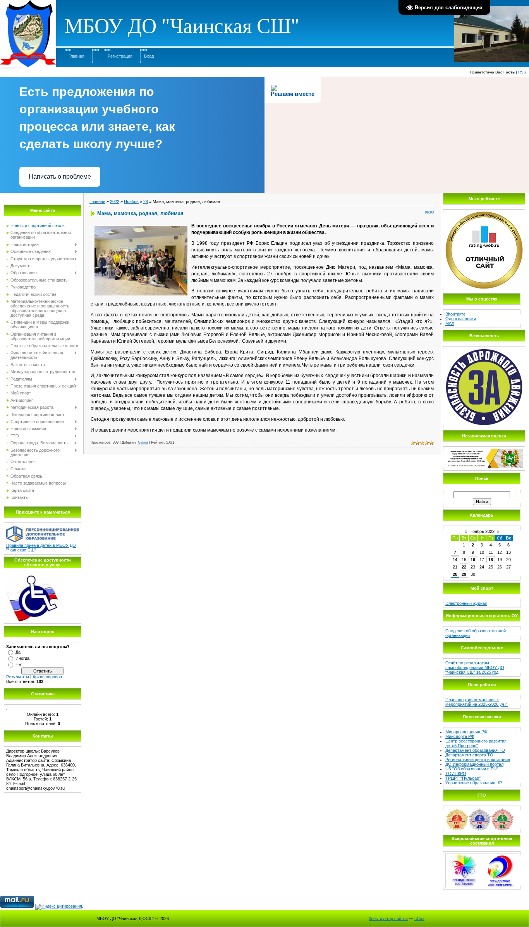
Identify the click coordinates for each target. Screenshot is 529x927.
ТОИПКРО (455, 773)
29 (464, 574)
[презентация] (35, 577)
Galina (143, 442)
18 (490, 559)
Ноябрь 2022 (482, 531)
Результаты (17, 676)
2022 (114, 201)
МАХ (449, 323)
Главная (76, 56)
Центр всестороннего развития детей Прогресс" (476, 743)
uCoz (419, 918)
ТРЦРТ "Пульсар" (463, 778)
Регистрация (120, 56)
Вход (149, 56)
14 (455, 559)
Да (18, 652)
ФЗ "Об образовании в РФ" (471, 769)
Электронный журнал (466, 603)
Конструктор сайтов (388, 918)
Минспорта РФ (459, 736)
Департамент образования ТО (475, 750)
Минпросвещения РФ (466, 731)
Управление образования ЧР (473, 782)
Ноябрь (131, 201)
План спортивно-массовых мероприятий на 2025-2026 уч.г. (476, 702)
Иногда (22, 658)
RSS (522, 72)
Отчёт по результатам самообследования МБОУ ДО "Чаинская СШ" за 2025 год (474, 667)
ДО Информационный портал (474, 764)
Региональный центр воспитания (477, 759)
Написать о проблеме (60, 176)
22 (464, 567)
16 (473, 559)
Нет (19, 664)
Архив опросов (47, 676)
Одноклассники (460, 318)
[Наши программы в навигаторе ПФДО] (42, 527)
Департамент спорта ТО (469, 755)
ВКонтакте (455, 314)
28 (145, 201)
